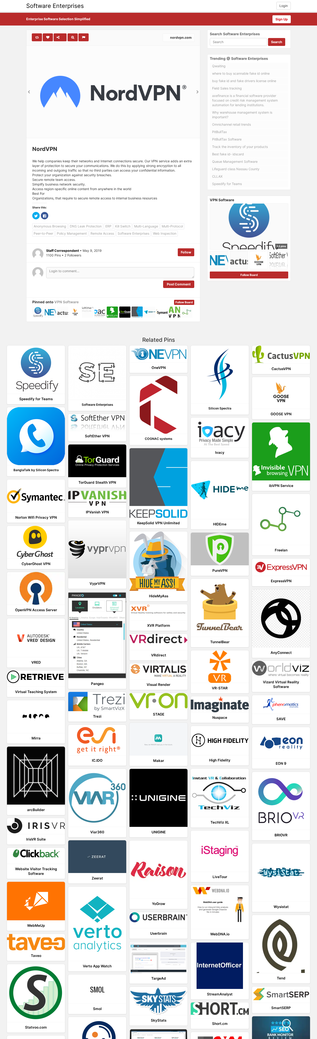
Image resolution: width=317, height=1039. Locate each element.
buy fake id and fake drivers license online (244, 81)
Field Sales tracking (227, 88)
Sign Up (281, 19)
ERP (108, 226)
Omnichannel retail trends (231, 124)
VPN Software (66, 302)
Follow (186, 252)
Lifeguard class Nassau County (235, 169)
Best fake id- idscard (228, 154)
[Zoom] (73, 37)
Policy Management (72, 233)
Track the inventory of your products (240, 147)
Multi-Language (146, 226)
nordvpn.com (180, 37)
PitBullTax (219, 132)
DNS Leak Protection (86, 226)
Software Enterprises (55, 5)
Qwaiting (219, 66)
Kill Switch (122, 226)
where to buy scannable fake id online (241, 73)
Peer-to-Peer (43, 233)
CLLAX (217, 176)
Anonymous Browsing (50, 226)
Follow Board (184, 302)
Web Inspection (164, 233)
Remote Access (102, 233)
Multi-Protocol (172, 226)
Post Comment (179, 284)
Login (283, 6)
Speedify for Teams (227, 184)
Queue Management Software (235, 161)
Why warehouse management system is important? (242, 114)
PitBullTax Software (227, 139)
